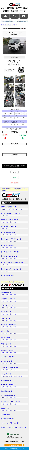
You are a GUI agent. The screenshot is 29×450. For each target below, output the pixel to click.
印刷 (14, 172)
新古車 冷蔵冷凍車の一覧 (8, 206)
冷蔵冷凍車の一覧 (6, 292)
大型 (21, 209)
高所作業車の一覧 (6, 380)
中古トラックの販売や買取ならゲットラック (15, 448)
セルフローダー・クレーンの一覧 (10, 401)
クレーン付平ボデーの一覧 (8, 324)
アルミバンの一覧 (6, 311)
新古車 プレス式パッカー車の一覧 (11, 269)
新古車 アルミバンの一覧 (8, 226)
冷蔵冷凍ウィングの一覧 (8, 298)
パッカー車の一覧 (6, 374)
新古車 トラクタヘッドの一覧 (9, 252)
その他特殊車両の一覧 (7, 418)
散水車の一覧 (5, 408)
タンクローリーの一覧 (7, 384)
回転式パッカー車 (18, 376)
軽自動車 (4, 209)
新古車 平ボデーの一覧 (8, 232)
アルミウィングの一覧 (7, 305)
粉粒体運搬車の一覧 (6, 391)
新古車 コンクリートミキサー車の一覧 (12, 262)
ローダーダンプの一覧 (7, 350)
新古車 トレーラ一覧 (7, 275)
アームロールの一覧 (6, 361)
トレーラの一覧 (5, 414)
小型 (9, 209)
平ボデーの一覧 (5, 318)
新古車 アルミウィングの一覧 (9, 219)
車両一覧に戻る (14, 182)
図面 (14, 177)
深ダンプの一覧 (5, 337)
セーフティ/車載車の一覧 (8, 395)
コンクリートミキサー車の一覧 (9, 367)
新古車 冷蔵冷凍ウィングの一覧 (10, 213)
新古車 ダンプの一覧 (7, 245)
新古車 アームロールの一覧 (9, 256)
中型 (13, 209)
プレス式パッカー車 (7, 376)
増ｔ (17, 209)
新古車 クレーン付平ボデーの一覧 (11, 239)
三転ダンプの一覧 (6, 344)
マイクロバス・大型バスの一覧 (9, 423)
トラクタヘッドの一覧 (7, 357)
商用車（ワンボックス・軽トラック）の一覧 (13, 427)
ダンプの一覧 (5, 331)
